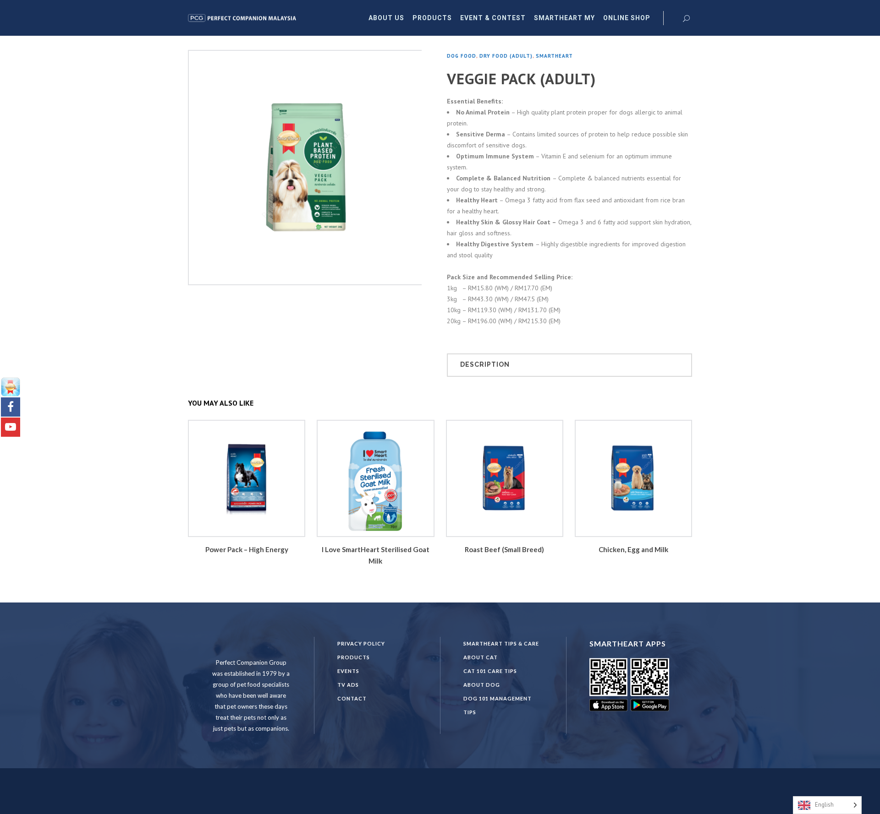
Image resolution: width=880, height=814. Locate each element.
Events (348, 671)
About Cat (480, 657)
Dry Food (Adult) (506, 56)
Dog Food (461, 56)
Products (353, 657)
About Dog (481, 685)
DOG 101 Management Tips (497, 705)
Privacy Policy (361, 643)
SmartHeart (554, 56)
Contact (352, 698)
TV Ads (348, 685)
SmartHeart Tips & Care (501, 643)
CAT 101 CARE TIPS (490, 671)
